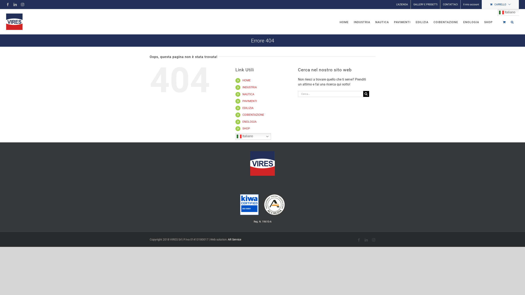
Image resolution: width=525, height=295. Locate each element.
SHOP (246, 128)
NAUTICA (248, 94)
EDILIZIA (247, 108)
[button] (512, 21)
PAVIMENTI (249, 101)
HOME (246, 80)
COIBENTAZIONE (253, 114)
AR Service (234, 239)
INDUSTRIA (249, 87)
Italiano (247, 136)
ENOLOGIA (249, 121)
